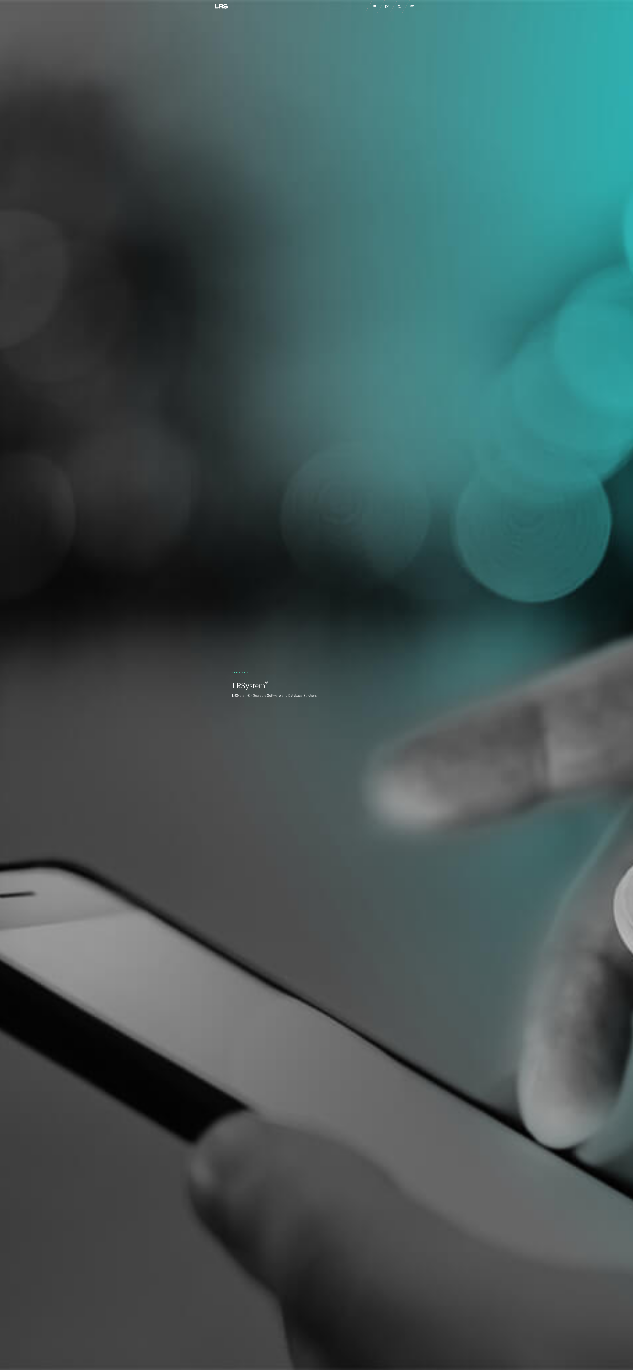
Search (399, 6)
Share (386, 6)
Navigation (411, 6)
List (374, 6)
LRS (221, 6)
